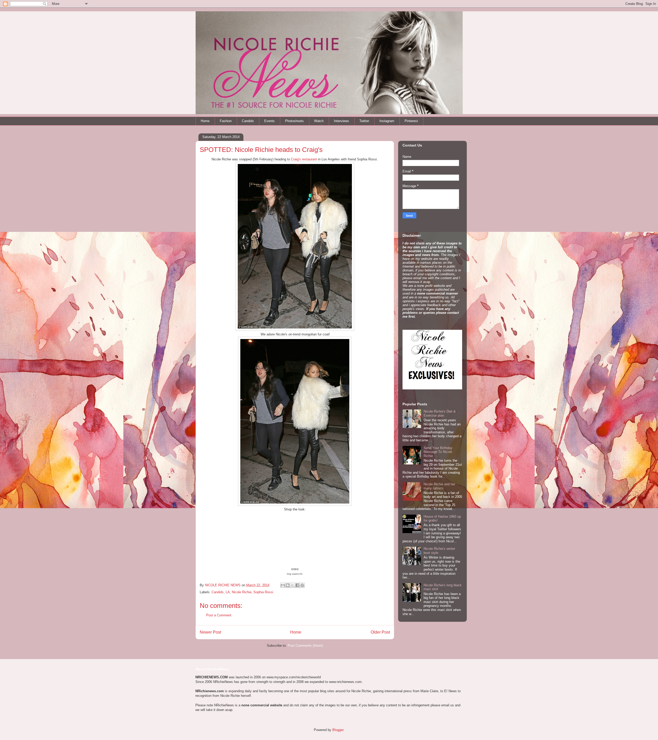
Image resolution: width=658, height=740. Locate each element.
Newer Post (210, 632)
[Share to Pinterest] (302, 585)
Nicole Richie (241, 592)
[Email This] (282, 585)
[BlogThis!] (287, 585)
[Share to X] (292, 585)
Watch (319, 121)
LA (228, 592)
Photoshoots (294, 121)
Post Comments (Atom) (305, 645)
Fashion (226, 121)
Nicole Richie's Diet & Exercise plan (440, 413)
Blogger (337, 730)
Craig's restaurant (304, 159)
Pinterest (411, 121)
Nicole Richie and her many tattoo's (439, 486)
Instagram (386, 121)
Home (205, 121)
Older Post (380, 632)
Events (269, 121)
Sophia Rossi (263, 592)
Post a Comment (218, 615)
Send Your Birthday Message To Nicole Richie (438, 452)
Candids (248, 121)
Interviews (341, 121)
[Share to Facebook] (297, 585)
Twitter (364, 121)
